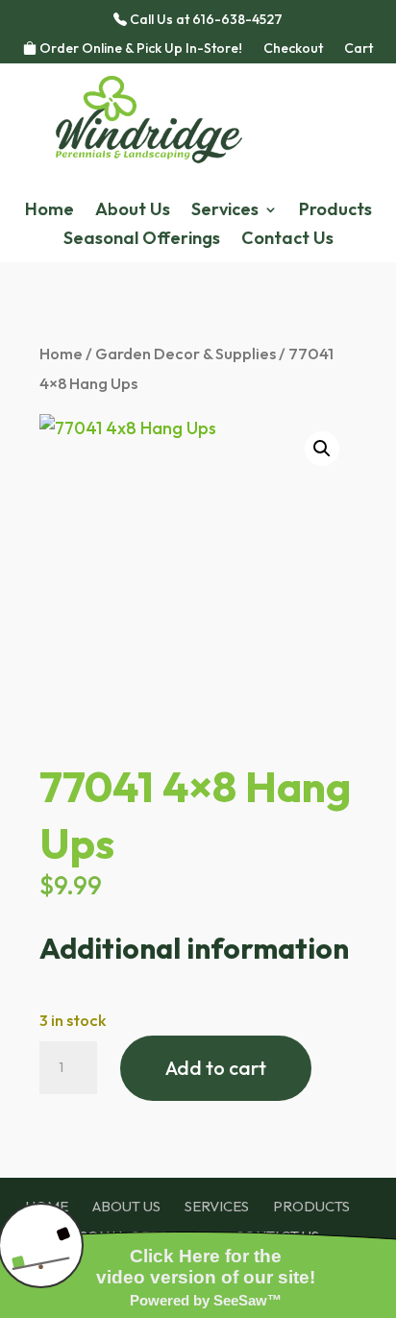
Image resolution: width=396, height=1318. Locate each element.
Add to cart (215, 1068)
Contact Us (287, 240)
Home (49, 211)
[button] (322, 448)
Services (225, 211)
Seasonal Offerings (141, 240)
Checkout (293, 49)
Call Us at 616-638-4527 (205, 20)
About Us (132, 211)
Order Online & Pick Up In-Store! (139, 49)
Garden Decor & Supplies (185, 353)
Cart (358, 49)
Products (335, 211)
